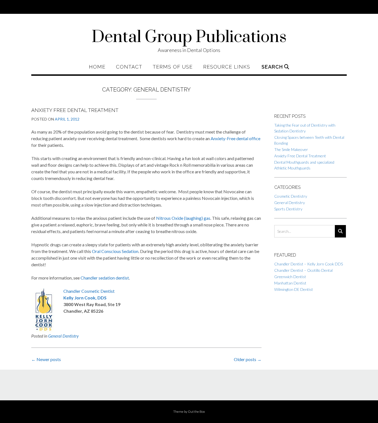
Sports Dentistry (288, 209)
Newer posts (46, 359)
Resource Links (226, 67)
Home (97, 67)
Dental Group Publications (189, 37)
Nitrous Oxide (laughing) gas (183, 218)
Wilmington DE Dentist (293, 289)
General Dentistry (63, 335)
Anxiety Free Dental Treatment (74, 110)
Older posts (248, 359)
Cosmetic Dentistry (290, 196)
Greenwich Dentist (290, 276)
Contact (129, 67)
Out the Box (196, 411)
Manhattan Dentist (290, 283)
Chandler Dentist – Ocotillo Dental (303, 270)
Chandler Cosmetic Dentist (89, 291)
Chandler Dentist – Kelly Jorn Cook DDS (308, 264)
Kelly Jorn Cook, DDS (85, 297)
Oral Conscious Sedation (115, 251)
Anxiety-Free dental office (235, 138)
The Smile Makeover (291, 149)
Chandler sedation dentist (105, 277)
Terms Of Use (173, 67)
